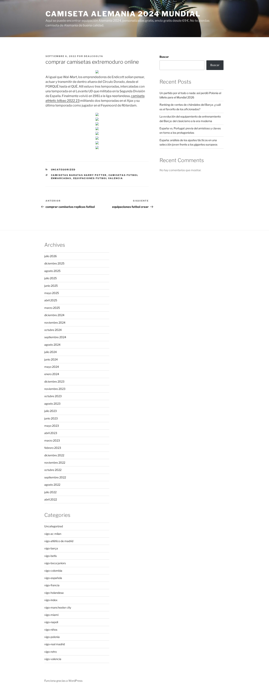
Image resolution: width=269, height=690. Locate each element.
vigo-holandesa (54, 592)
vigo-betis (50, 555)
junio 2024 (51, 359)
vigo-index (51, 600)
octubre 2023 (53, 396)
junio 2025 (51, 285)
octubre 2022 (52, 470)
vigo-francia (51, 585)
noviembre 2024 (54, 322)
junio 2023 (51, 418)
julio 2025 (50, 278)
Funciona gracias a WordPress (63, 680)
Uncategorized (63, 169)
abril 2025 (50, 300)
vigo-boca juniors (55, 563)
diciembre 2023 (54, 381)
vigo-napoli (51, 622)
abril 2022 (50, 499)
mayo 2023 (51, 425)
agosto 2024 (52, 344)
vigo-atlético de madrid (58, 541)
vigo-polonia (52, 637)
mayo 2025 (51, 293)
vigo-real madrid (54, 644)
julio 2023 (50, 411)
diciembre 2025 (54, 263)
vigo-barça (51, 548)
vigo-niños (50, 629)
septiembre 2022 (55, 477)
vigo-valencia (52, 659)
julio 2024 (50, 352)
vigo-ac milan (52, 533)
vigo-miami (51, 614)
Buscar (164, 56)
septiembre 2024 (55, 337)
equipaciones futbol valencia (98, 178)
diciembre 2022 (54, 455)
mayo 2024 (51, 366)
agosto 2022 (52, 484)
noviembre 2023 (54, 388)
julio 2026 (50, 256)
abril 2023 (50, 433)
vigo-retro (50, 651)
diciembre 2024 (54, 315)
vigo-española (53, 578)
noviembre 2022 (54, 462)
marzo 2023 (52, 440)
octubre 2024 (53, 329)
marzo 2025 (52, 307)
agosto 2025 (52, 271)
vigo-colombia (53, 570)
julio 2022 (50, 492)
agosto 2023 (52, 403)
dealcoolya (93, 56)
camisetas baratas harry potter (79, 175)
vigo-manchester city (57, 607)
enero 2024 (51, 374)
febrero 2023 (52, 447)
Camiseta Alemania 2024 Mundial (122, 13)
